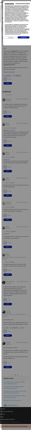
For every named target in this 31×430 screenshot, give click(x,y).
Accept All (23, 37)
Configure (10, 37)
